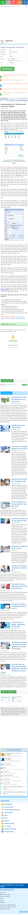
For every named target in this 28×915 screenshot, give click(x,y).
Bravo (5, 818)
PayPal (19, 637)
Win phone (14, 3)
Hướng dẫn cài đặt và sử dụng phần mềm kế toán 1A (18, 606)
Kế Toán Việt (6, 783)
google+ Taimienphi (22, 912)
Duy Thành (18, 483)
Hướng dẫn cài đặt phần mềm (8, 905)
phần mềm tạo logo (14, 597)
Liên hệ (2, 900)
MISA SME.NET (8, 804)
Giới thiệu (2, 892)
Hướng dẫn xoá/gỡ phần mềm (8, 907)
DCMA (1, 898)
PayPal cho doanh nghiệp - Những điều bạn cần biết (18, 624)
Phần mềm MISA (5, 290)
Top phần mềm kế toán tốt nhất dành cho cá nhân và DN (15, 75)
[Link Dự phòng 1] (13, 347)
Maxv (10, 51)
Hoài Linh (7, 590)
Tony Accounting (8, 831)
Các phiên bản (12, 99)
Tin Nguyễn (7, 610)
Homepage (15, 51)
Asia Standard (7, 764)
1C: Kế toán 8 (7, 826)
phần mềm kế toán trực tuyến (8, 659)
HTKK (5, 815)
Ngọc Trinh (15, 550)
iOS (8, 3)
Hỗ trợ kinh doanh (10, 47)
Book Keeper (8, 758)
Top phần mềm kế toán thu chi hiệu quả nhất (15, 89)
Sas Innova (6, 779)
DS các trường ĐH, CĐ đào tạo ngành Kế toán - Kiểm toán (19, 504)
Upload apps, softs (5, 909)
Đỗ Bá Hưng (18, 572)
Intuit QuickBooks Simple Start (13, 753)
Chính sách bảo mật (5, 896)
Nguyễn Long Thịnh (20, 450)
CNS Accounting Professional (12, 809)
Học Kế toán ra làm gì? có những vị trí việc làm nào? (19, 568)
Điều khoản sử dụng (5, 894)
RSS (24, 912)
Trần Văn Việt (8, 675)
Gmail (3, 680)
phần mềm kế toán (10, 117)
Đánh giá (4, 99)
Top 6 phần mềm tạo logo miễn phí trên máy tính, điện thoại (19, 586)
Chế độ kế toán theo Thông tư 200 (12, 80)
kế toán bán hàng (10, 318)
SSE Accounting (8, 812)
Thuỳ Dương (18, 403)
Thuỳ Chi (18, 522)
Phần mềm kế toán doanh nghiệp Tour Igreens (13, 787)
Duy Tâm (18, 628)
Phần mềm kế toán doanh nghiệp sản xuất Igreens (14, 792)
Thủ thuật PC (25, 3)
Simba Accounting (9, 823)
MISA (4, 767)
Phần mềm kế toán (20, 47)
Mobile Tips (19, 3)
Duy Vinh (7, 650)
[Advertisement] (14, 25)
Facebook (20, 912)
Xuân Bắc (14, 508)
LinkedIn (27, 912)
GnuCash (6, 820)
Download (3, 47)
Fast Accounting (8, 807)
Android (2, 3)
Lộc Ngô (18, 429)
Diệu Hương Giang (4, 108)
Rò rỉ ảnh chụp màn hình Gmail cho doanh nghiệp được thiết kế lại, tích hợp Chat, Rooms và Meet (14, 668)
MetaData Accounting (10, 829)
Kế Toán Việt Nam (8, 775)
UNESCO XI (6, 771)
